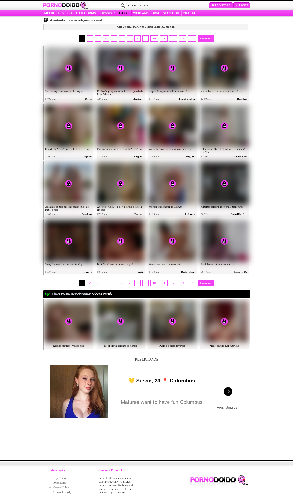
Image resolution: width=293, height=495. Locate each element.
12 (173, 38)
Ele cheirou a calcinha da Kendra (120, 345)
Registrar (223, 5)
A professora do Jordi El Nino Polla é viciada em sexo (119, 208)
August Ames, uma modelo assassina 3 (168, 91)
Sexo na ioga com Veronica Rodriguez (64, 91)
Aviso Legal (59, 482)
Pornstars (107, 13)
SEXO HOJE (171, 13)
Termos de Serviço (62, 492)
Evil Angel (190, 214)
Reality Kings (188, 272)
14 (191, 38)
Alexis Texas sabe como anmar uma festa (221, 91)
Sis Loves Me (240, 272)
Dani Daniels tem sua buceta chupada (115, 264)
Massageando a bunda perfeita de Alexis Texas (120, 149)
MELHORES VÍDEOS (59, 13)
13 (182, 38)
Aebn (140, 272)
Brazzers (138, 214)
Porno (61, 5)
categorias (86, 13)
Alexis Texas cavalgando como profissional (170, 149)
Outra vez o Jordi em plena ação (165, 264)
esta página (109, 492)
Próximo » (206, 38)
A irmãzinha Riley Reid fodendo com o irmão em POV (223, 150)
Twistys (88, 272)
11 (163, 38)
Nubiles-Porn (240, 156)
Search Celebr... (187, 99)
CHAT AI (189, 13)
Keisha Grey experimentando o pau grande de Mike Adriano (120, 93)
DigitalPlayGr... (239, 214)
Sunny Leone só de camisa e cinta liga (64, 264)
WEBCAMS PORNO (146, 13)
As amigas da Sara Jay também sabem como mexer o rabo (67, 208)
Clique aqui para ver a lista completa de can (146, 26)
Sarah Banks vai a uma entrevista (217, 264)
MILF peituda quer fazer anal (224, 345)
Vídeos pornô (102, 294)
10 (154, 38)
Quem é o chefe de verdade (172, 345)
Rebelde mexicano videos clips (68, 345)
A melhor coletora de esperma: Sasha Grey (222, 206)
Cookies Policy (61, 487)
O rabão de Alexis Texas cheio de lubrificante (67, 149)
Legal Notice (59, 478)
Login (243, 5)
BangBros (138, 99)
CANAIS (124, 13)
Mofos (88, 99)
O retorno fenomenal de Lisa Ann (165, 206)
